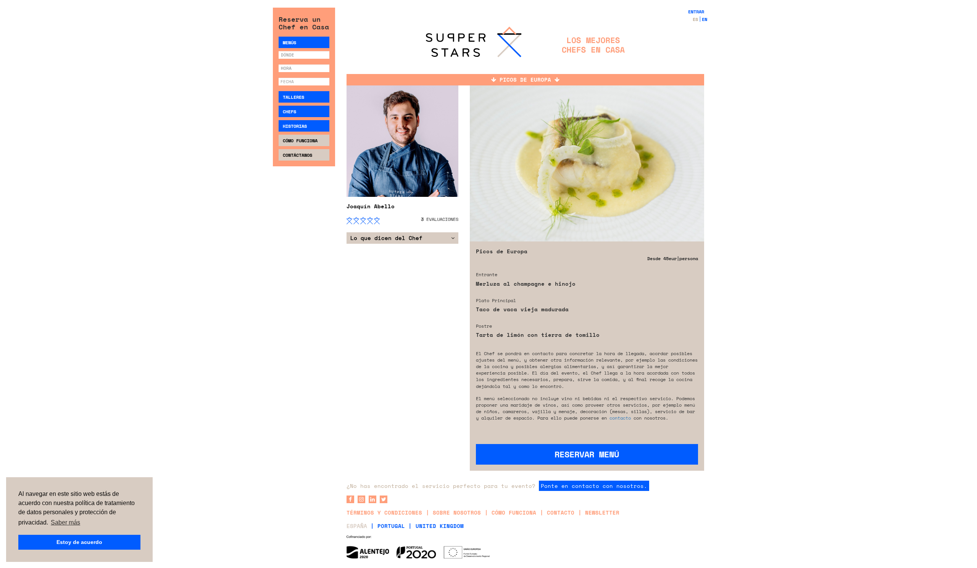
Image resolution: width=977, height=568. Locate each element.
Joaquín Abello (371, 206)
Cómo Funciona (300, 140)
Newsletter (602, 512)
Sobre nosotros (457, 512)
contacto (620, 418)
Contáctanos (297, 155)
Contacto (560, 512)
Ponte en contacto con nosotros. (594, 486)
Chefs (289, 111)
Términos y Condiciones (384, 512)
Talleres (293, 97)
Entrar (696, 11)
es (695, 19)
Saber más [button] (65, 522)
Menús (289, 42)
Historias (295, 126)
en (704, 19)
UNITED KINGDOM (440, 526)
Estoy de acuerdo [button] (79, 542)
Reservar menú (587, 454)
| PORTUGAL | (391, 526)
